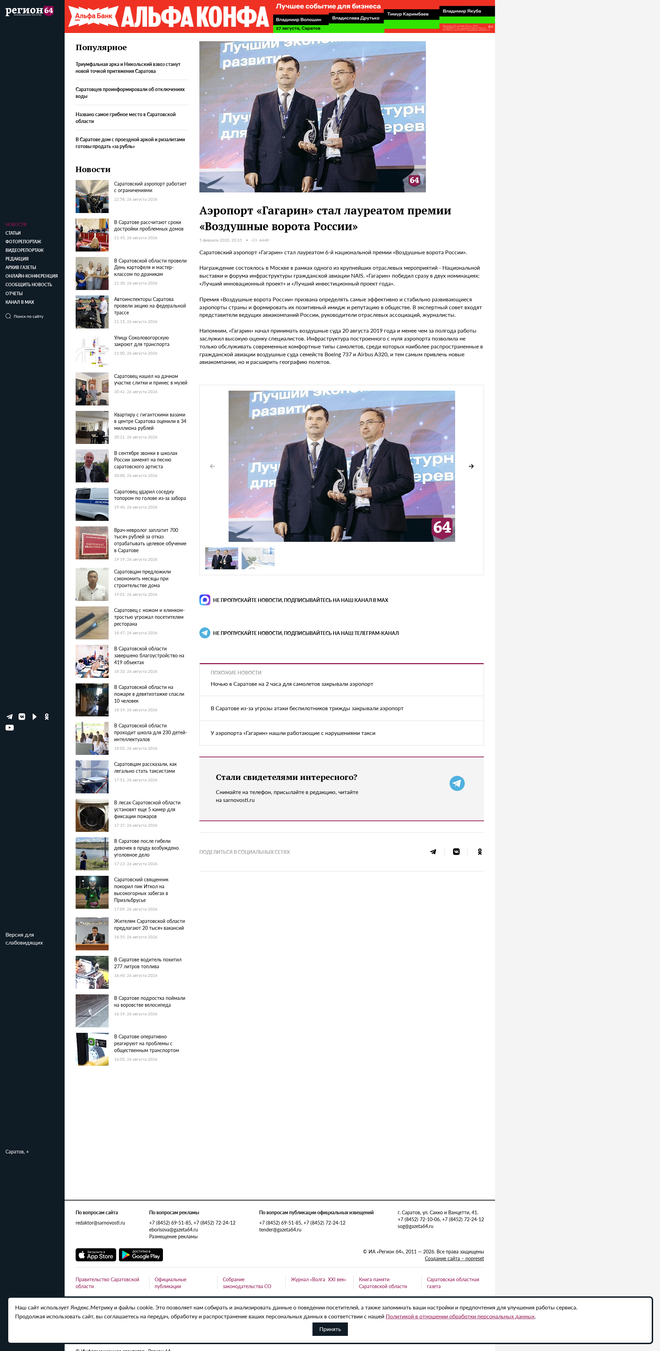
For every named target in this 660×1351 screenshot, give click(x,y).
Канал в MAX (20, 302)
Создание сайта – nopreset (454, 1258)
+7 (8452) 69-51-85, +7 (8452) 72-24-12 (192, 1222)
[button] (471, 466)
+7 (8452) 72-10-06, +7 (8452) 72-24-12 (441, 1219)
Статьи (13, 233)
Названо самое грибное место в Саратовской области (126, 118)
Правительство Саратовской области (107, 1282)
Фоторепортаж (23, 242)
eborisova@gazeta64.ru (173, 1229)
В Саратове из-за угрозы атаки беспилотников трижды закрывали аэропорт (307, 708)
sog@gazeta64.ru (415, 1225)
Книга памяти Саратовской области (383, 1282)
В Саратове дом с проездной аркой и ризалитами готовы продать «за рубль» (130, 142)
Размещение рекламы (173, 1236)
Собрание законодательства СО (247, 1282)
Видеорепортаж (25, 250)
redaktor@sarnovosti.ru (100, 1222)
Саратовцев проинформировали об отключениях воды (130, 93)
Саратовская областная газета (453, 1282)
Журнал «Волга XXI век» (318, 1279)
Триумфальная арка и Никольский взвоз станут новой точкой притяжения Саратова (128, 68)
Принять (330, 1329)
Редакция (17, 259)
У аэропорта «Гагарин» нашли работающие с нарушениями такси (293, 733)
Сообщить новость (29, 285)
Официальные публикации (170, 1282)
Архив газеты (21, 267)
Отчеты (14, 294)
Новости (16, 224)
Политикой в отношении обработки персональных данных (460, 1316)
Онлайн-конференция (32, 276)
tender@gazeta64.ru (280, 1229)
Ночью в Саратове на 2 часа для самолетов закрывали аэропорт (292, 684)
